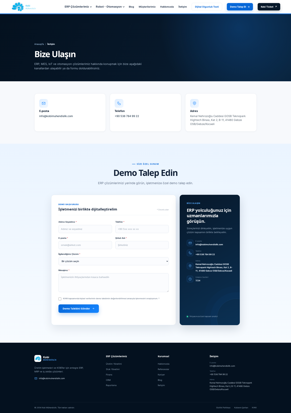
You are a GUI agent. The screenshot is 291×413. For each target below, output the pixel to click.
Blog (131, 6)
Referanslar (163, 369)
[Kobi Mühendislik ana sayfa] (24, 6)
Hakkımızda (167, 6)
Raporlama (111, 385)
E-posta (63, 238)
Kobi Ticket (269, 6)
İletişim (183, 6)
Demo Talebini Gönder (76, 308)
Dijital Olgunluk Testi (207, 6)
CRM (108, 380)
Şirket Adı (121, 238)
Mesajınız (64, 270)
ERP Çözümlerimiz (77, 6)
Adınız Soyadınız (67, 222)
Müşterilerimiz (147, 6)
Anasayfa (39, 44)
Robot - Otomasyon (109, 6)
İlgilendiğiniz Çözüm (69, 254)
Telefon (119, 222)
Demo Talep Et (240, 6)
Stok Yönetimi (113, 369)
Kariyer (161, 374)
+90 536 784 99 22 (205, 254)
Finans (109, 374)
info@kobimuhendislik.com (209, 244)
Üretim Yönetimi (114, 364)
